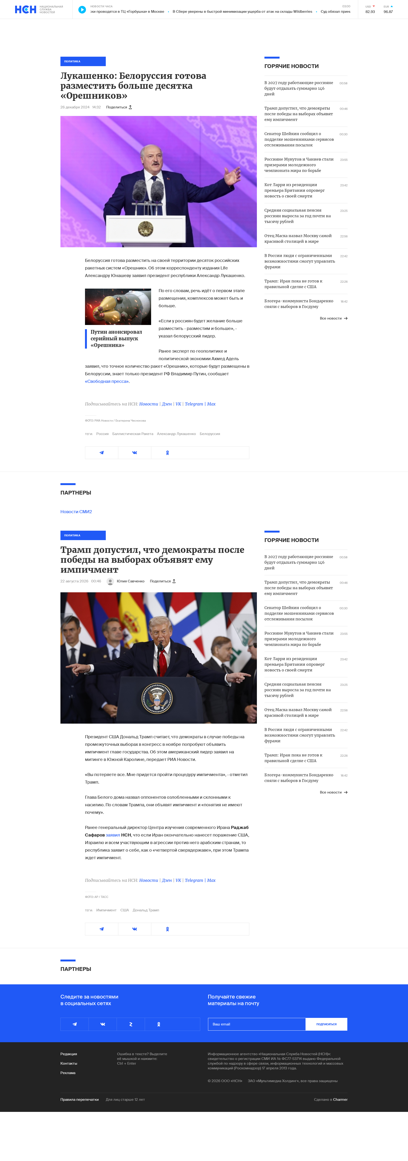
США (124, 910)
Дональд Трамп (146, 910)
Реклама (67, 1073)
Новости (148, 404)
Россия (102, 433)
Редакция (68, 1054)
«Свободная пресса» (107, 381)
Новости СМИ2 (76, 512)
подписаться (326, 1024)
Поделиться (116, 107)
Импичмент (106, 910)
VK (178, 404)
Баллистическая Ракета (132, 433)
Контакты (68, 1063)
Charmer (340, 1099)
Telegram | (196, 404)
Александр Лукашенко (176, 433)
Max (211, 404)
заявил (113, 835)
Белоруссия (210, 433)
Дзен (167, 404)
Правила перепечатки (79, 1099)
